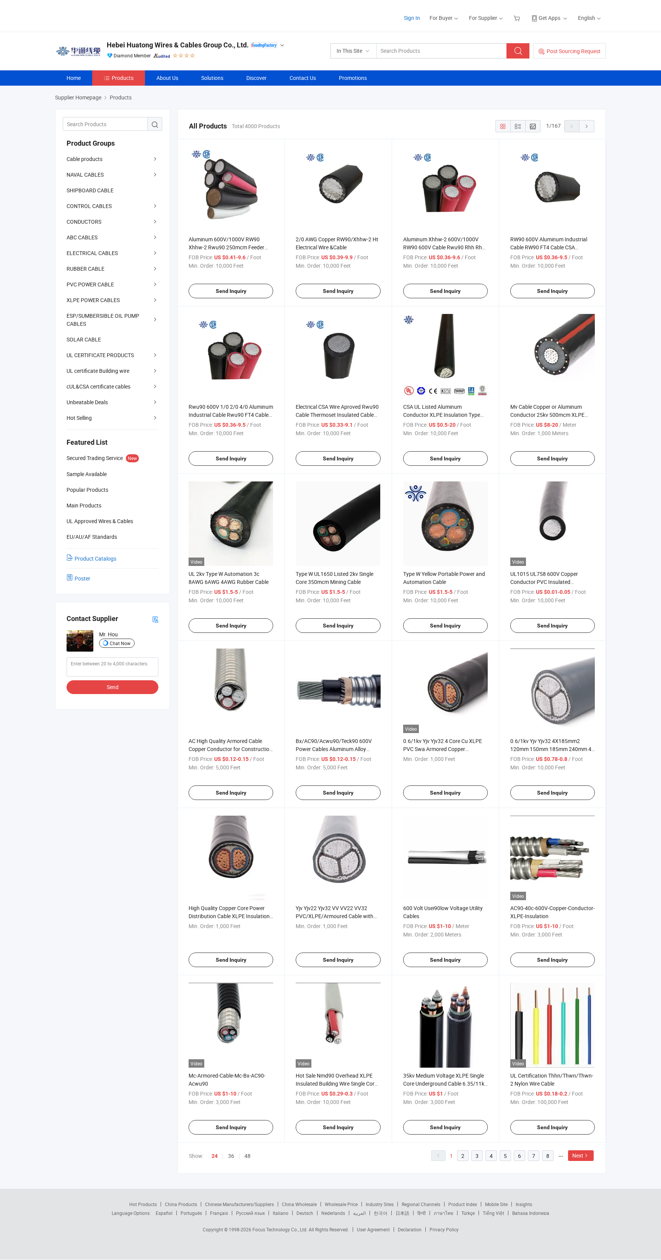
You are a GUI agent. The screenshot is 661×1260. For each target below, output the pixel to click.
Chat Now (120, 643)
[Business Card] (155, 619)
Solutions (212, 77)
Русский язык (250, 1213)
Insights (524, 1204)
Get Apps (549, 17)
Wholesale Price (341, 1204)
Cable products (85, 159)
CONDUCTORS (84, 221)
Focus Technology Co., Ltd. (280, 1229)
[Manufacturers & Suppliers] (104, 15)
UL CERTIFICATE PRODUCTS (100, 355)
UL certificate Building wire (98, 370)
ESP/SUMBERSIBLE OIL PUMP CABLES (103, 319)
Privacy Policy (444, 1229)
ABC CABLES (82, 237)
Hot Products (143, 1204)
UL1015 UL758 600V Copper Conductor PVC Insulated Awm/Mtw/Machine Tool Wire (545, 581)
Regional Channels (421, 1204)
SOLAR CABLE (84, 339)
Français (219, 1213)
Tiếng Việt (493, 1213)
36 (231, 1155)
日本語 (402, 1213)
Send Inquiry (231, 291)
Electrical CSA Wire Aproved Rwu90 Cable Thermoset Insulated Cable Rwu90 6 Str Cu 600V (337, 414)
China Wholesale (299, 1204)
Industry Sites (380, 1204)
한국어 (380, 1213)
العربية (359, 1213)
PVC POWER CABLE (90, 284)
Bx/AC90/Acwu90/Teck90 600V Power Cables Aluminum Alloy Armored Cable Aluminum (334, 749)
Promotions (353, 77)
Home (74, 77)
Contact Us (303, 77)
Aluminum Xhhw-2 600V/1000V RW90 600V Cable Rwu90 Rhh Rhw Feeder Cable (444, 247)
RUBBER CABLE (85, 268)
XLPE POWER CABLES (93, 300)
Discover (256, 77)
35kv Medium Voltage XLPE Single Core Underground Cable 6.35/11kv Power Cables (445, 1083)
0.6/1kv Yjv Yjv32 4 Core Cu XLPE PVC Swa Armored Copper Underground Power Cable (442, 749)
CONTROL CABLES (89, 206)
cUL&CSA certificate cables (98, 386)
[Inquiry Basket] (518, 17)
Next (577, 1155)
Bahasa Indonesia (530, 1213)
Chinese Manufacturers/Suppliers (239, 1204)
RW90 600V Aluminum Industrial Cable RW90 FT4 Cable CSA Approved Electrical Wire (548, 247)
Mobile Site (496, 1204)
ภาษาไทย (443, 1213)
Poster (82, 578)
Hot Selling (79, 417)
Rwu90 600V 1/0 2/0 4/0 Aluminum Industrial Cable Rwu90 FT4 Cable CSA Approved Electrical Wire (231, 414)
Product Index (462, 1204)
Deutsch (304, 1213)
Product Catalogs (95, 558)
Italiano (280, 1213)
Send (113, 687)
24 (215, 1156)
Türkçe (468, 1213)
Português (191, 1213)
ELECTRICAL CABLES (92, 253)
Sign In (412, 17)
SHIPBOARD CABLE (90, 190)
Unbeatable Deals (87, 402)
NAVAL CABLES (85, 174)
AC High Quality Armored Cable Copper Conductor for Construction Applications (230, 749)
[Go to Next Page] (587, 126)
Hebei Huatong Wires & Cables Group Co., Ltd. (178, 45)
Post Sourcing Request (574, 51)
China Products (181, 1204)
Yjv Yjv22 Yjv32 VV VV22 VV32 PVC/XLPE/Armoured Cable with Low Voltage (334, 916)
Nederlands (333, 1213)
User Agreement (373, 1229)
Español (164, 1213)
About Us (167, 77)
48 (247, 1155)
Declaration (410, 1229)
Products (123, 77)
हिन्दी (421, 1213)
